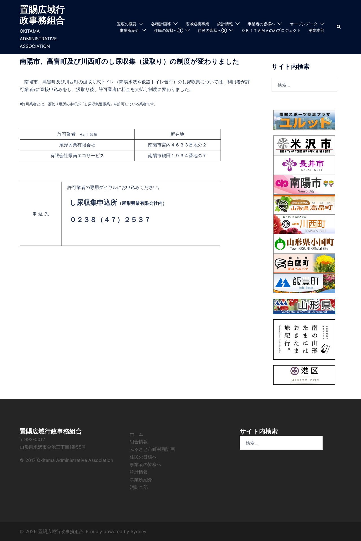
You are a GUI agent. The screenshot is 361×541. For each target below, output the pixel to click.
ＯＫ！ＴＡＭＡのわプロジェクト (271, 30)
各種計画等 (161, 23)
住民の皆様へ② (212, 30)
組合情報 (139, 441)
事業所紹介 (129, 30)
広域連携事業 (197, 23)
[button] (339, 27)
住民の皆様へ (143, 457)
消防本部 (316, 30)
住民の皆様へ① (168, 30)
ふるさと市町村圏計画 (152, 449)
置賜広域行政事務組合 (42, 15)
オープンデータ (304, 23)
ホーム (136, 434)
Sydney (138, 531)
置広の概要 (127, 23)
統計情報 (225, 23)
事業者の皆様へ (261, 23)
